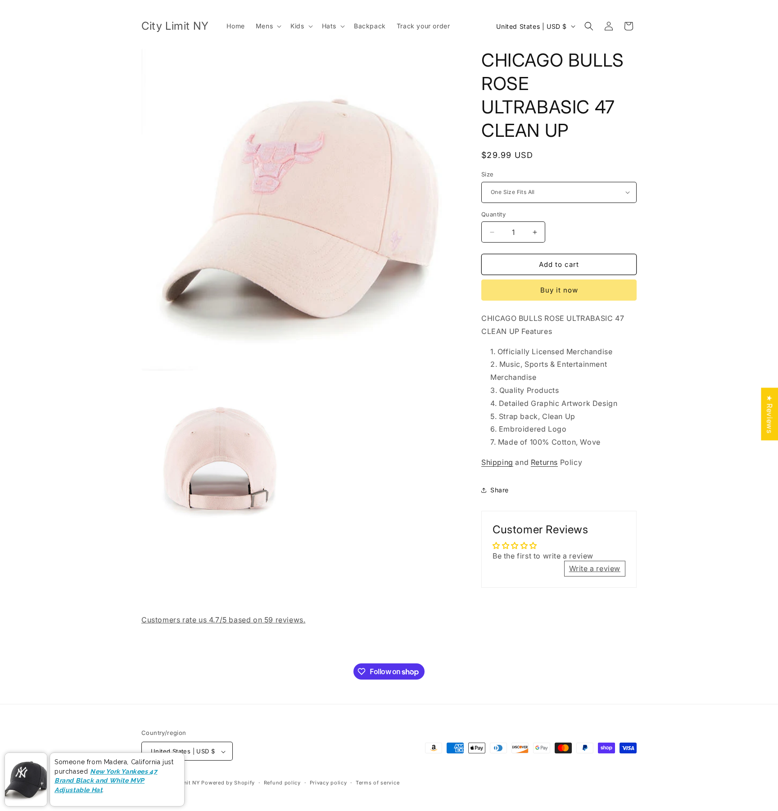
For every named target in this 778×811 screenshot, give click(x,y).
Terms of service (377, 782)
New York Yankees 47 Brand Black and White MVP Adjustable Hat (105, 780)
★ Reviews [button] (769, 414)
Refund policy (282, 782)
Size (487, 174)
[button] (267, 26)
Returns (544, 462)
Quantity (493, 214)
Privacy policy (328, 782)
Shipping (497, 462)
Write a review (594, 568)
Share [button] (499, 490)
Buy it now (559, 290)
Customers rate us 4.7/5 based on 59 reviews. (223, 619)
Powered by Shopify (228, 783)
